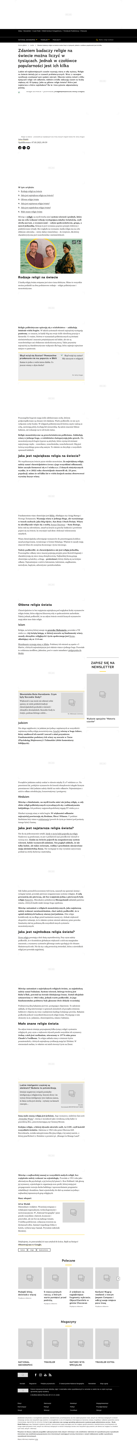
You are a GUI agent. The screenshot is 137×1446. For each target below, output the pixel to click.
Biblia (52, 515)
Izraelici (56, 731)
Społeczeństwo (43, 1250)
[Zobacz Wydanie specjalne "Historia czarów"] (103, 695)
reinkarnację (43, 819)
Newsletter (27, 31)
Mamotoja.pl (22, 1407)
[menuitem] (28, 40)
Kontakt (22, 1384)
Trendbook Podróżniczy (71, 31)
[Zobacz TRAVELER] (55, 1343)
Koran (72, 636)
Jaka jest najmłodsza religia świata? (36, 207)
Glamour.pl (47, 1403)
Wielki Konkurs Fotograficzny (52, 31)
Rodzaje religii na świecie (31, 191)
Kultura (23, 1250)
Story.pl (98, 1410)
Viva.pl (20, 1410)
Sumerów (29, 900)
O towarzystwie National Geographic (71, 1384)
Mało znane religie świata (31, 212)
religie (32, 1250)
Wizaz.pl (46, 1410)
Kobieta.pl (73, 1403)
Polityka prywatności (48, 1384)
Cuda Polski (37, 31)
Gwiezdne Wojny (26, 1119)
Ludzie (32, 45)
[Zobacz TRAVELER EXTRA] (107, 1343)
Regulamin (32, 1384)
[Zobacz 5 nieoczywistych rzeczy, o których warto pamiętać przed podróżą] (55, 1278)
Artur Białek (23, 139)
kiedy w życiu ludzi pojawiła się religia (61, 834)
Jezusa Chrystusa (58, 525)
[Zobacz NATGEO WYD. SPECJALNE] (81, 1343)
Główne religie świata (30, 199)
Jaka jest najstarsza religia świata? (35, 203)
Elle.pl (19, 1403)
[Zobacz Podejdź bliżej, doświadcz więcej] (30, 1278)
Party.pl (46, 1407)
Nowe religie (23, 937)
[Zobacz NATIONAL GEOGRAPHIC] (30, 1343)
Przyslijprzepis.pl (101, 1407)
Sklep (20, 31)
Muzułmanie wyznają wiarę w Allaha (33, 644)
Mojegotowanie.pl (102, 1403)
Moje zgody (104, 1384)
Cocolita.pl (73, 1410)
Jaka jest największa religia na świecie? (37, 195)
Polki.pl (72, 1407)
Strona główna (22, 45)
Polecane (84, 31)
